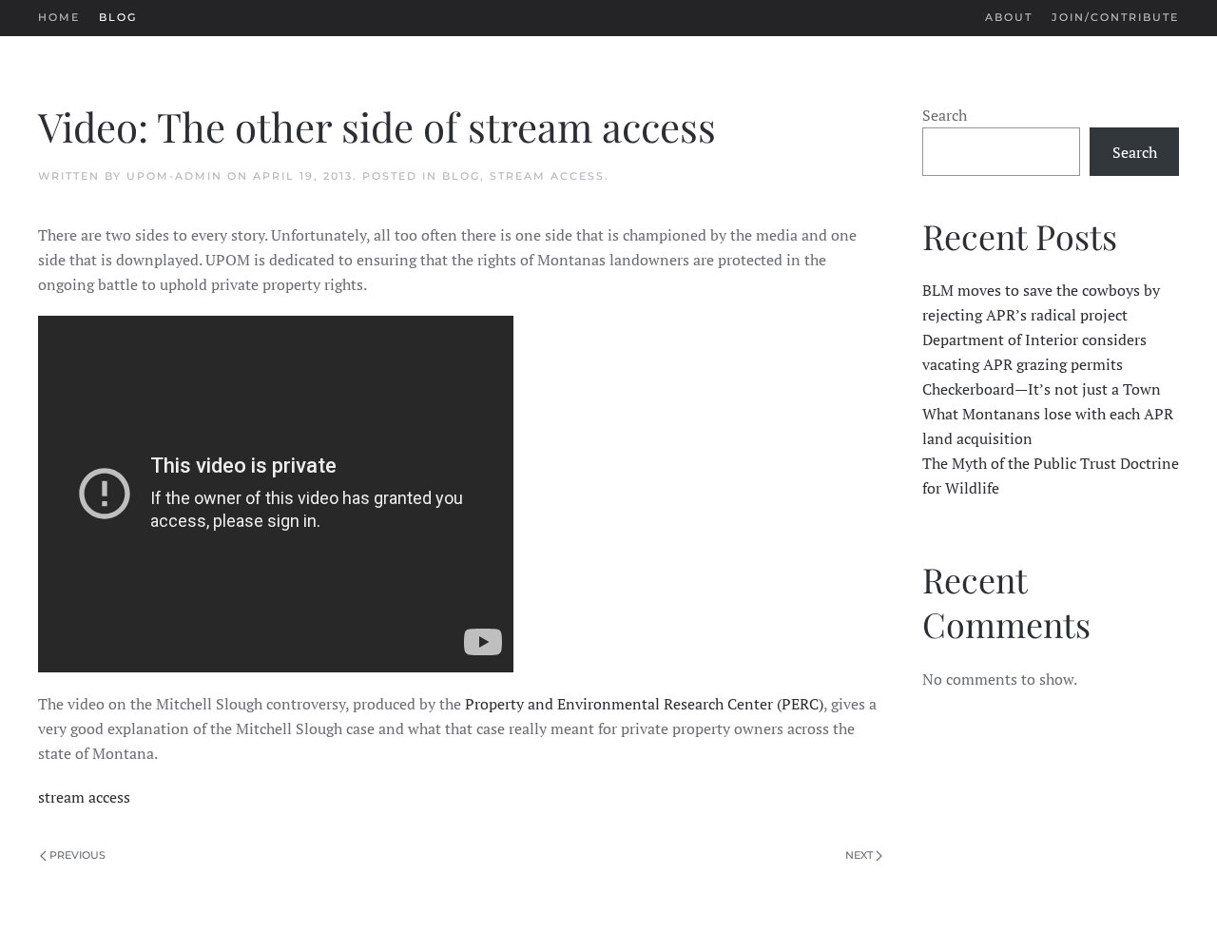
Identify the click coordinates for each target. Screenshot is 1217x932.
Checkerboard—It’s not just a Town (1041, 389)
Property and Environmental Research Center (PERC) (644, 703)
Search (944, 115)
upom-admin (174, 176)
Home (59, 17)
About (1009, 17)
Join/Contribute (1115, 17)
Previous (77, 855)
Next (859, 855)
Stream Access (547, 176)
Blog (118, 17)
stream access (84, 796)
